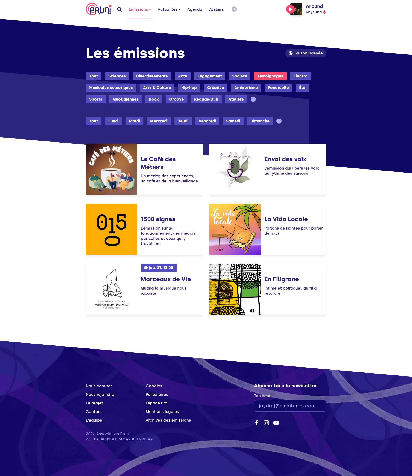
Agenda (194, 9)
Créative (215, 87)
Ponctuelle (278, 87)
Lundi (113, 121)
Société (239, 76)
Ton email (263, 395)
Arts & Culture (157, 87)
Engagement (210, 76)
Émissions (138, 9)
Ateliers (216, 9)
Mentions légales (162, 411)
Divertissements (152, 76)
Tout (93, 76)
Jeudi (183, 121)
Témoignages (270, 76)
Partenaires (157, 394)
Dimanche (260, 121)
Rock (154, 99)
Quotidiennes (126, 99)
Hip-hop (189, 87)
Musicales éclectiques (111, 87)
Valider (311, 406)
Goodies (154, 386)
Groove (176, 99)
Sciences (117, 76)
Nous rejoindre (100, 394)
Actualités (168, 9)
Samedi (233, 121)
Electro (301, 76)
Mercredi (159, 121)
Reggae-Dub (206, 99)
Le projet (94, 403)
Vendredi (207, 121)
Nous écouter (99, 386)
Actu (182, 76)
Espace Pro (156, 403)
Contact (94, 411)
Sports (95, 99)
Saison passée (308, 53)
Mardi (134, 121)
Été (302, 87)
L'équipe (94, 420)
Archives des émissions (168, 420)
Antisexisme (246, 87)
